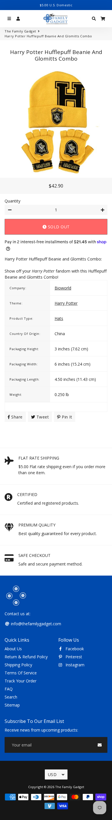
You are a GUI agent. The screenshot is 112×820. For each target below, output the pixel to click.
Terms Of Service (21, 673)
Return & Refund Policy (26, 656)
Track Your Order (20, 681)
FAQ (9, 689)
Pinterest (73, 656)
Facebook (74, 648)
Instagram (74, 664)
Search (11, 697)
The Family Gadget (20, 31)
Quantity (12, 201)
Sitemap (12, 705)
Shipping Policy (18, 664)
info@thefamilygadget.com (35, 623)
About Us (13, 648)
